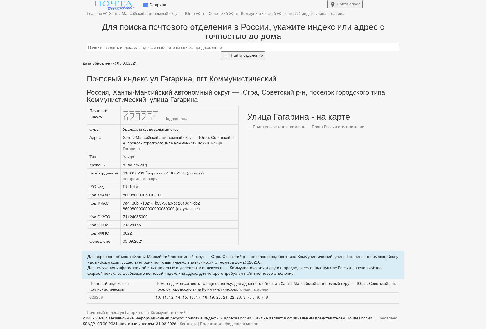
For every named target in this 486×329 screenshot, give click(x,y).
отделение (247, 55)
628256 (96, 297)
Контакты (188, 323)
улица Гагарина (349, 256)
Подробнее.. (175, 118)
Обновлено (387, 318)
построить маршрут (141, 178)
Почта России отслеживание (337, 126)
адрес (348, 3)
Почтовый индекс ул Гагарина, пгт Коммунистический (136, 312)
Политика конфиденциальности (229, 323)
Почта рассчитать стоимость (278, 126)
